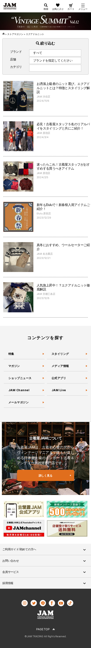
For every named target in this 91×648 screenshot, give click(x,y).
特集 (11, 353)
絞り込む (47, 43)
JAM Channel (18, 390)
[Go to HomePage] (3, 34)
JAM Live (59, 390)
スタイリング (60, 353)
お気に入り (58, 8)
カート (70, 8)
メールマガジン (18, 402)
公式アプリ (59, 378)
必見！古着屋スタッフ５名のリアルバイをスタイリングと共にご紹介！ (63, 126)
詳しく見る (45, 475)
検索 (46, 8)
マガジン (14, 366)
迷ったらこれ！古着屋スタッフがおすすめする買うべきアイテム (63, 166)
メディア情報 (60, 366)
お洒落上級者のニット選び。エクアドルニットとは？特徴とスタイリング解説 (63, 88)
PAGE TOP (42, 629)
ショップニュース (20, 378)
